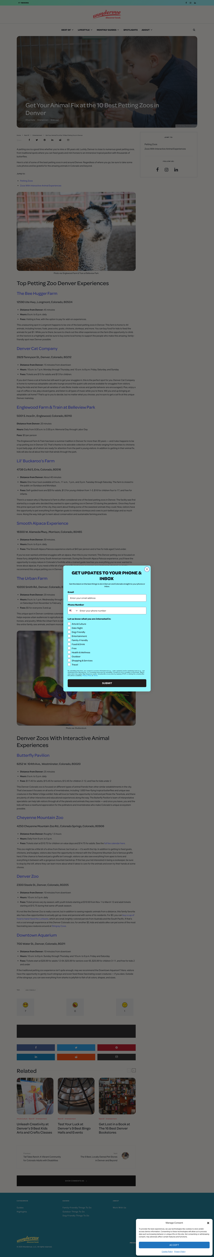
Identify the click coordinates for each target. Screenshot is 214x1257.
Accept (174, 1245)
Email (71, 591)
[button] (208, 1223)
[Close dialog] (147, 569)
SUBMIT (107, 683)
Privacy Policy (179, 1251)
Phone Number (76, 604)
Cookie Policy (167, 1251)
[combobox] (73, 610)
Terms (96, 675)
